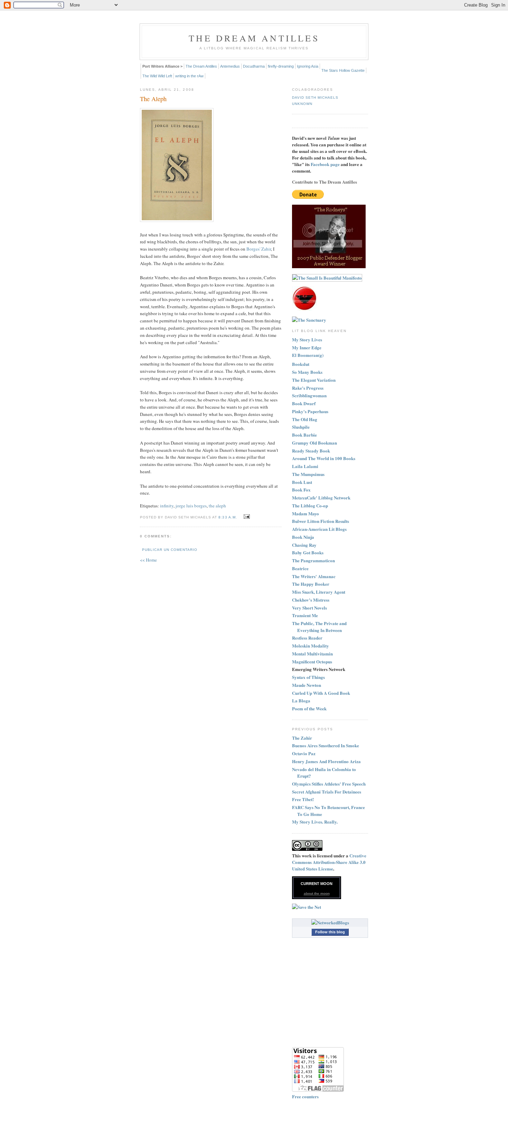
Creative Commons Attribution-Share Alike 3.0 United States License (329, 862)
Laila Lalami (305, 466)
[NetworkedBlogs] (330, 922)
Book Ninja (303, 537)
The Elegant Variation (314, 380)
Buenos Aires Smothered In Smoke (325, 745)
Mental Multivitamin (312, 653)
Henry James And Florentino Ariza (326, 761)
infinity (166, 506)
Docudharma (254, 66)
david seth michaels (315, 97)
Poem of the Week (309, 708)
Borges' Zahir (258, 249)
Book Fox (301, 489)
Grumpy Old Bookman (314, 442)
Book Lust (302, 482)
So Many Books (307, 372)
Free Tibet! (303, 799)
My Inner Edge (306, 347)
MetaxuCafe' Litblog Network (321, 497)
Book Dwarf (304, 403)
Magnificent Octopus (312, 661)
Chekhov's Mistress (310, 599)
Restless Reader (307, 637)
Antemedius (230, 66)
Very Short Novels (309, 607)
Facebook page (325, 164)
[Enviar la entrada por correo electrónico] (246, 517)
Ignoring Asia (307, 66)
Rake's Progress (307, 388)
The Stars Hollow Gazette (343, 70)
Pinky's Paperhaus (310, 411)
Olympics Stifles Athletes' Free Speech (329, 783)
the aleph (217, 506)
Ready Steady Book (311, 450)
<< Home (148, 560)
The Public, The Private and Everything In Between (319, 626)
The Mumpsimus (308, 474)
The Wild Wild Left (157, 76)
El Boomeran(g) (307, 355)
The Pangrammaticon (313, 560)
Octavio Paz (304, 753)
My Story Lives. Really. (315, 821)
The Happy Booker (310, 584)
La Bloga (301, 700)
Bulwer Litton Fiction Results (320, 521)
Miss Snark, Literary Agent (318, 591)
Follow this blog (330, 932)
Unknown (302, 104)
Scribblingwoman (309, 395)
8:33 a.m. (227, 517)
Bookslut (300, 364)
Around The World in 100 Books (323, 458)
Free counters (305, 1096)
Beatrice (300, 568)
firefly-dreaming (281, 66)
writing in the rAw (189, 76)
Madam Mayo (305, 513)
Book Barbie (304, 434)
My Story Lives (307, 339)
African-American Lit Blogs (319, 529)
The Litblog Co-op (310, 505)
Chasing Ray (304, 545)
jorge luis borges (191, 506)
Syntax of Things (308, 677)
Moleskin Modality (310, 645)
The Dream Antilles (254, 38)
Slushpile (301, 427)
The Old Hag (304, 419)
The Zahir (302, 737)
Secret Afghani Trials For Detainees (326, 791)
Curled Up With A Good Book (321, 693)
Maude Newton (306, 685)
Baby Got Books (307, 552)
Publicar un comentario (169, 550)
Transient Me (305, 615)
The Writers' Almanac (314, 576)
